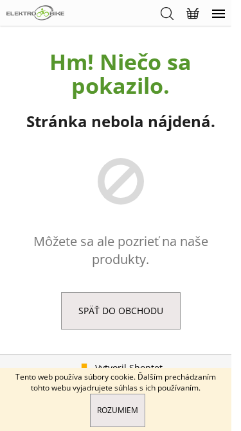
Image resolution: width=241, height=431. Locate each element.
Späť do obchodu (120, 310)
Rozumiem (117, 410)
